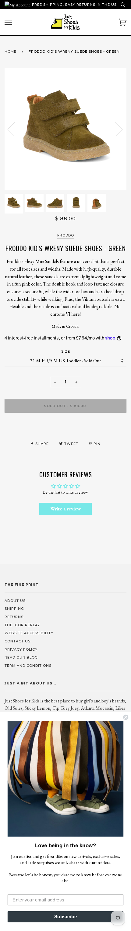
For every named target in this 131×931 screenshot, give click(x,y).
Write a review (65, 509)
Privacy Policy (21, 649)
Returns (14, 617)
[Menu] (8, 22)
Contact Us (17, 641)
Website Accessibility (29, 633)
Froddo (65, 235)
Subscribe (65, 916)
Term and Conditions (28, 665)
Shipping (14, 608)
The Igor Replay (22, 625)
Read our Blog (21, 657)
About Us (15, 601)
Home (10, 51)
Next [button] (115, 129)
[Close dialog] (126, 717)
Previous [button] (15, 129)
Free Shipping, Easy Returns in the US (74, 4)
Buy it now (65, 424)
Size (65, 351)
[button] (65, 779)
